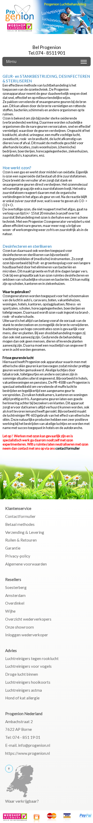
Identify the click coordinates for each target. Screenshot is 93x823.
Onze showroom (19, 627)
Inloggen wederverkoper (26, 634)
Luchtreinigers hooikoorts (27, 682)
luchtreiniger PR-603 (21, 415)
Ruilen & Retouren (21, 540)
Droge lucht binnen (21, 674)
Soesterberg (16, 587)
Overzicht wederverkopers (28, 619)
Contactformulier (20, 516)
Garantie (12, 548)
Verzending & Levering (24, 532)
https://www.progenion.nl (27, 753)
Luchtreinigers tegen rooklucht (32, 658)
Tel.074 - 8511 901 (46, 53)
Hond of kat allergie (22, 698)
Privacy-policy (17, 556)
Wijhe (10, 611)
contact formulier (67, 448)
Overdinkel (14, 603)
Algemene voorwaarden (26, 564)
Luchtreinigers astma (23, 690)
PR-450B (59, 382)
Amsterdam (15, 595)
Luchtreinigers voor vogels (28, 666)
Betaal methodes (20, 524)
